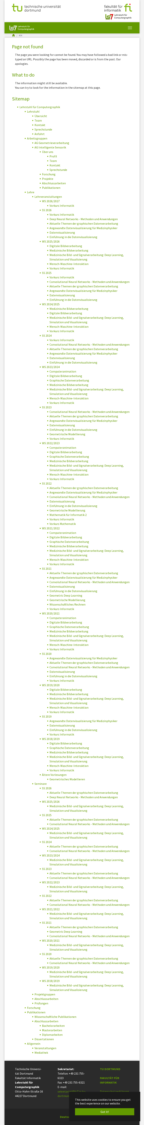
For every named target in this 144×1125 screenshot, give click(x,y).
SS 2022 (47, 483)
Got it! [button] (104, 1112)
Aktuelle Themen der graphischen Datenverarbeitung (84, 223)
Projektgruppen (44, 994)
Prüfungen (41, 1003)
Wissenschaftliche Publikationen (55, 1017)
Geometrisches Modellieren (67, 779)
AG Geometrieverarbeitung (51, 143)
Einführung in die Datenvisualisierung (73, 237)
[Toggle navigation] (130, 28)
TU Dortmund (110, 1069)
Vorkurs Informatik (62, 205)
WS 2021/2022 (51, 528)
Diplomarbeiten (52, 1034)
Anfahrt (39, 134)
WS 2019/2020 (51, 685)
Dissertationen (44, 1039)
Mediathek (41, 1052)
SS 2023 (47, 407)
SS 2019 (47, 716)
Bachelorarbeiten (53, 1026)
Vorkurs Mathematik (63, 524)
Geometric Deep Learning (66, 595)
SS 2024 (47, 335)
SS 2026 (47, 210)
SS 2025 (47, 273)
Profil (53, 156)
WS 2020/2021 (51, 613)
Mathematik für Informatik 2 (68, 515)
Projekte (47, 179)
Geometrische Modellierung (67, 434)
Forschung (49, 174)
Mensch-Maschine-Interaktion (69, 264)
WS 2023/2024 (51, 367)
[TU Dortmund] (36, 7)
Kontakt (39, 125)
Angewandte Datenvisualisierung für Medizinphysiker (83, 228)
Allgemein (33, 1043)
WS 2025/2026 (51, 241)
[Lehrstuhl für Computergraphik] (118, 15)
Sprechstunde (43, 129)
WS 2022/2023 (51, 443)
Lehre (30, 192)
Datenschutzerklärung (114, 1091)
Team (38, 120)
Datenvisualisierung (62, 232)
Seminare (40, 784)
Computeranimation (63, 371)
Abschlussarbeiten (54, 183)
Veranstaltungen (45, 1048)
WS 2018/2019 (51, 739)
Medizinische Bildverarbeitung (69, 250)
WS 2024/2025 (51, 304)
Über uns (47, 152)
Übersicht (40, 116)
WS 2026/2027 (51, 201)
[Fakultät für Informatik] (118, 7)
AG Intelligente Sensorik (50, 147)
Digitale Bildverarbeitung (66, 246)
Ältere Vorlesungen (54, 775)
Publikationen (51, 188)
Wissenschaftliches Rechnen (68, 604)
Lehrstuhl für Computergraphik (40, 107)
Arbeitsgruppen (37, 138)
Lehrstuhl (33, 111)
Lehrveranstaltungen (48, 196)
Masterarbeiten (52, 1030)
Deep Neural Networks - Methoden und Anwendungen (84, 219)
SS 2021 (47, 568)
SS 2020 (47, 654)
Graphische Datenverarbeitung (69, 380)
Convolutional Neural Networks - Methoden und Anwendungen (90, 282)
